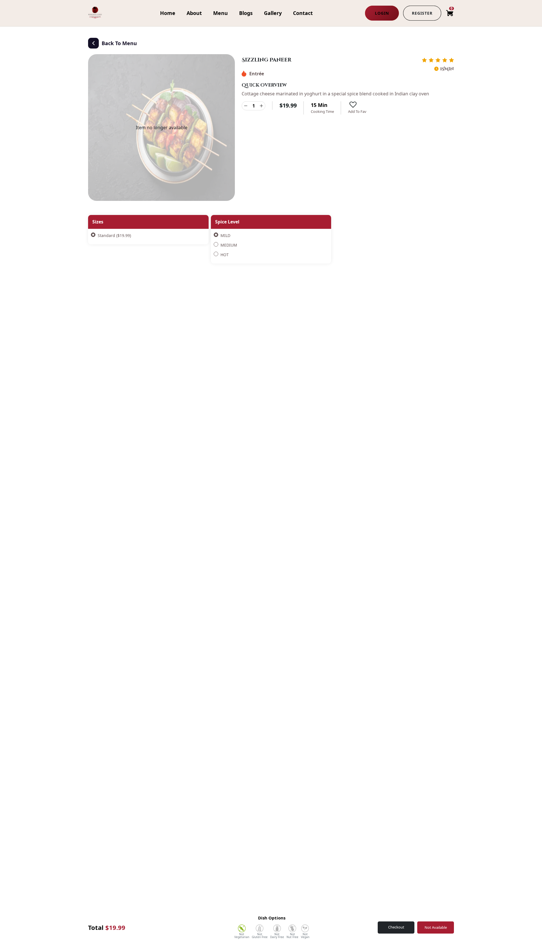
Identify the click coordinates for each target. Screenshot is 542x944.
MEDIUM (228, 245)
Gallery (273, 13)
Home (167, 13)
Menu (220, 13)
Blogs (246, 13)
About (194, 13)
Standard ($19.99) (114, 235)
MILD (225, 235)
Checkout (396, 927)
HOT (224, 254)
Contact (303, 13)
